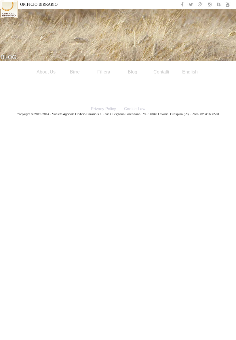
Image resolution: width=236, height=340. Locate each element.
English (190, 71)
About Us (46, 71)
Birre (75, 71)
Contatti (161, 71)
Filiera (103, 71)
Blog (132, 71)
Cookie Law (134, 108)
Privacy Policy (103, 108)
